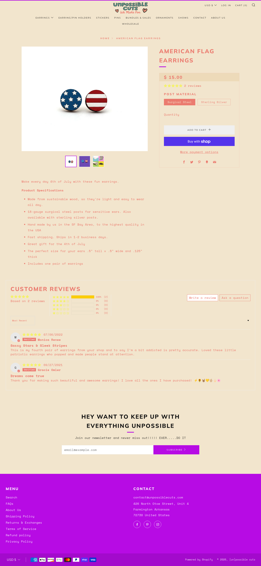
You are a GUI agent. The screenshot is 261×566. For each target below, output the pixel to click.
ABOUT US (218, 17)
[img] (33, 334)
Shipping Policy (20, 516)
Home (105, 38)
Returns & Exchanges (24, 522)
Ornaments (164, 17)
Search (11, 497)
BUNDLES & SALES (138, 17)
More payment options (199, 152)
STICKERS (102, 17)
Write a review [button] (202, 297)
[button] (174, 85)
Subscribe (174, 449)
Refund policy (18, 535)
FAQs (9, 503)
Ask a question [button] (235, 297)
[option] (85, 99)
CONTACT (199, 17)
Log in (226, 5)
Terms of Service (21, 528)
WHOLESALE (130, 24)
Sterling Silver (214, 102)
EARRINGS (43, 17)
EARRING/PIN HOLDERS (74, 17)
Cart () (241, 5)
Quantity (171, 114)
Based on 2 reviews (28, 301)
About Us (13, 510)
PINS (117, 17)
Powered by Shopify (199, 559)
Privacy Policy (19, 541)
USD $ (209, 5)
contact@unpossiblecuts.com (158, 497)
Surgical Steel (180, 102)
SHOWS (183, 17)
